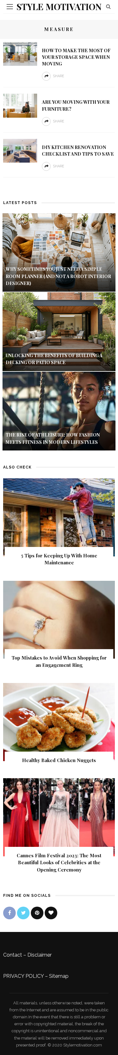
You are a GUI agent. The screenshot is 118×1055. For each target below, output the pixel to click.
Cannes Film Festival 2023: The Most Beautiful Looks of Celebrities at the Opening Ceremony (59, 862)
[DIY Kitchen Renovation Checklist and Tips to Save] (20, 150)
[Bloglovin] (51, 913)
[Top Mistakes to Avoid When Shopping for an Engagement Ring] (59, 619)
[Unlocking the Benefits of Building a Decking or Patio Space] (59, 331)
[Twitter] (23, 913)
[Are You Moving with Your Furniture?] (20, 105)
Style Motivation (59, 6)
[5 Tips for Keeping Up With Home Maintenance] (59, 517)
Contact (12, 955)
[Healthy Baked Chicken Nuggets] (59, 721)
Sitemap (59, 976)
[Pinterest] (37, 913)
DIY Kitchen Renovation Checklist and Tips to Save (78, 150)
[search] (108, 6)
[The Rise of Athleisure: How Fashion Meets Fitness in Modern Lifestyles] (59, 411)
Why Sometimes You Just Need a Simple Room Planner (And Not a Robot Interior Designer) (58, 276)
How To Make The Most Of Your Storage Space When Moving (76, 57)
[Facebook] (9, 913)
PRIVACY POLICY (23, 976)
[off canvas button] (10, 6)
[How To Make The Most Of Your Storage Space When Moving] (20, 54)
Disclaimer (39, 955)
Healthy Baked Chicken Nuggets (59, 760)
